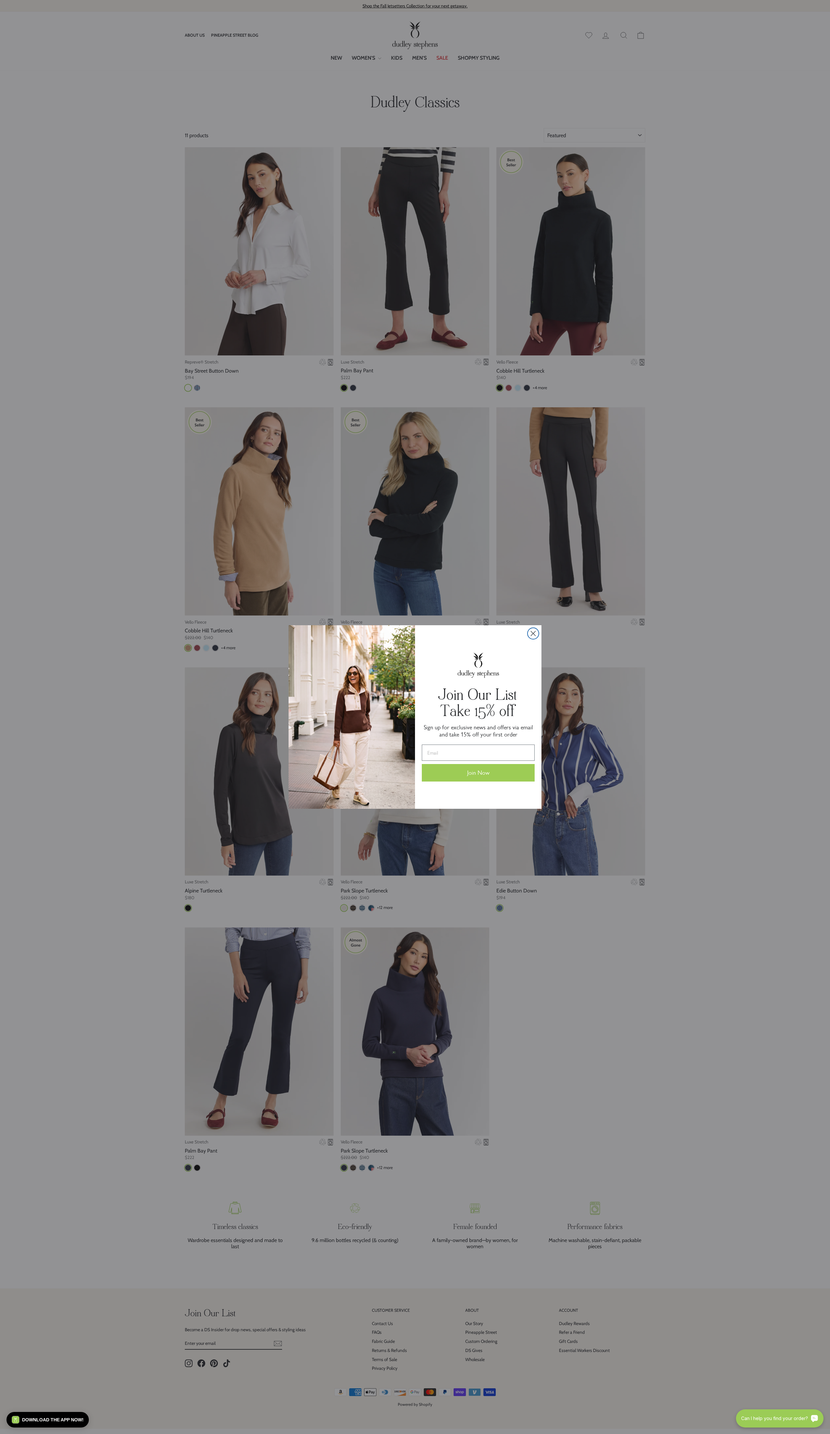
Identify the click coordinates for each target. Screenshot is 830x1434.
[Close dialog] (533, 633)
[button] (47, 1420)
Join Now (478, 772)
